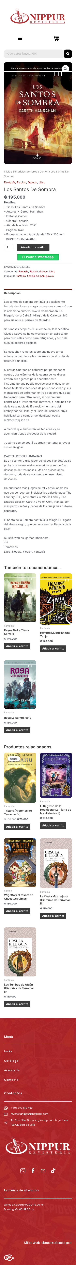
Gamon (44, 171)
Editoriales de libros (25, 171)
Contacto (11, 1080)
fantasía (21, 275)
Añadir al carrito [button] (17, 646)
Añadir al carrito (33, 247)
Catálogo (11, 1061)
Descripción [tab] (12, 293)
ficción (31, 275)
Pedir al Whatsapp (40, 257)
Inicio (7, 171)
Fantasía (9, 182)
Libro (42, 182)
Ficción (21, 182)
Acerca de (11, 1070)
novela (50, 275)
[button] (20, 37)
